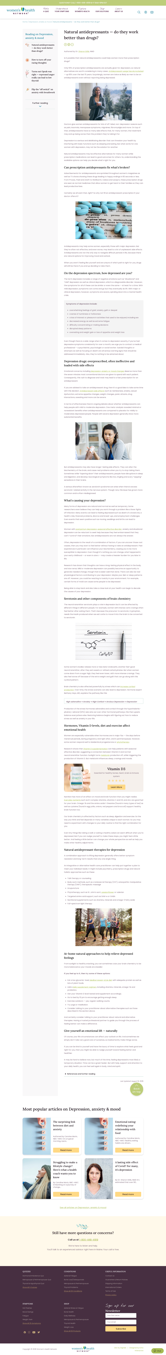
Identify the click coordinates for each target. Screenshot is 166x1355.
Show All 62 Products (72, 1331)
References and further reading (81, 1074)
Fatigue (26, 1316)
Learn (119, 10)
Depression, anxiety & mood (40, 22)
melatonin (105, 755)
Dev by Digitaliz (120, 1348)
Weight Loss (69, 1327)
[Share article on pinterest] (68, 45)
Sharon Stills (83, 51)
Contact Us (109, 1276)
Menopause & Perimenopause (76, 1283)
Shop (102, 10)
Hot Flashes (27, 1308)
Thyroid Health (69, 1323)
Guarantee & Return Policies (116, 1280)
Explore (82, 10)
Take (46, 10)
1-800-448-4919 (88, 1239)
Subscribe (121, 1328)
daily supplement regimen (84, 987)
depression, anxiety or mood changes (107, 371)
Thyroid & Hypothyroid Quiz (33, 1283)
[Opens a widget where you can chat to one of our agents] (157, 1351)
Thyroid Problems (71, 1287)
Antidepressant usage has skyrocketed (126, 71)
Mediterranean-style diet (101, 980)
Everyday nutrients (72, 800)
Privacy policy (110, 1295)
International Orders (113, 1287)
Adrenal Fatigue (70, 1276)
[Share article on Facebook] (65, 45)
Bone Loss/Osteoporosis (74, 1280)
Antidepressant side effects (92, 391)
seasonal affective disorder (110, 529)
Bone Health (69, 1312)
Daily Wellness (69, 1316)
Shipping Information (113, 1283)
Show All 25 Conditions (73, 1291)
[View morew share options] (72, 45)
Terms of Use (110, 1291)
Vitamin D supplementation (95, 748)
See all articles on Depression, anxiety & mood (83, 1207)
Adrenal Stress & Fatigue (74, 1308)
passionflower (108, 892)
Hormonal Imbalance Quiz (33, 1276)
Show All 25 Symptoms (32, 1323)
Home (25, 22)
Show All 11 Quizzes (30, 1287)
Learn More (116, 787)
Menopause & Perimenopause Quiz (37, 1280)
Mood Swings (28, 1312)
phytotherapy (123, 742)
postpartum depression (86, 529)
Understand (62, 10)
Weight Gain (27, 1319)
